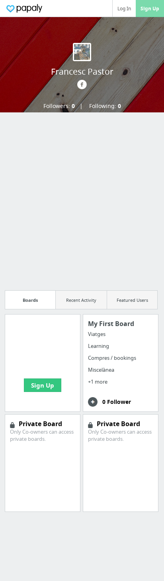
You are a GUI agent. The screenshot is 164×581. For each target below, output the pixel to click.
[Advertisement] (82, 199)
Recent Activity (81, 300)
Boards (30, 300)
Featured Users (132, 300)
